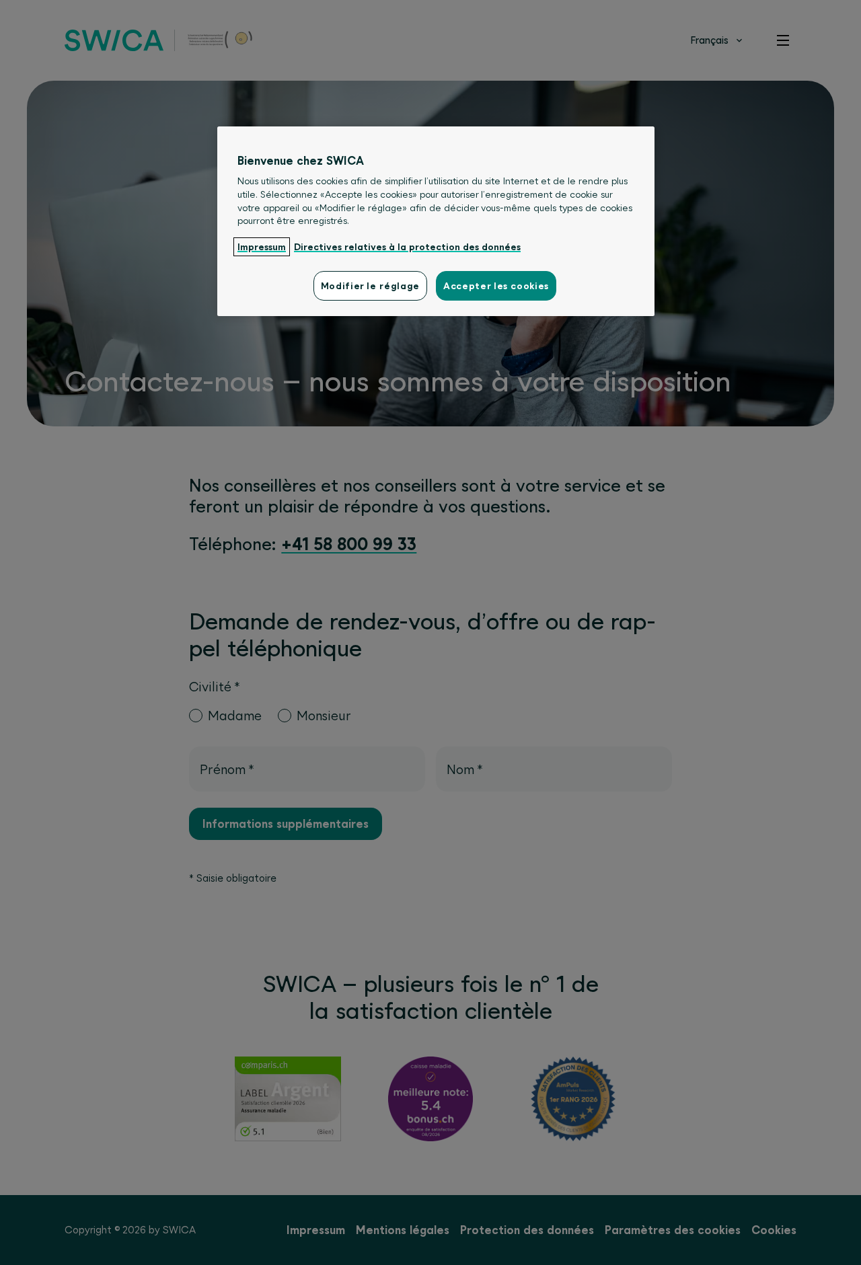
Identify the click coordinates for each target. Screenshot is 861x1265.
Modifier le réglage (370, 285)
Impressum (261, 246)
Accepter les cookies (496, 285)
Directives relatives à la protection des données (407, 246)
